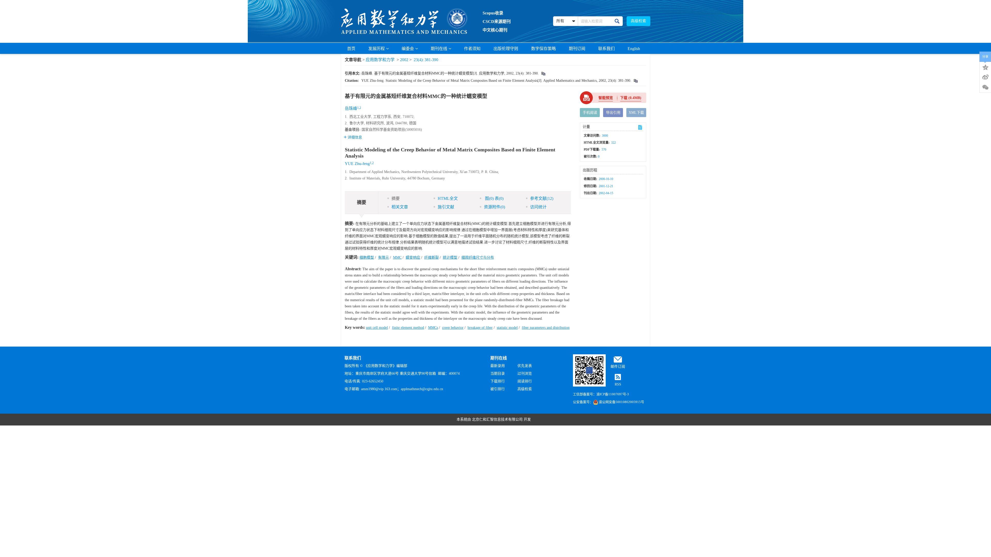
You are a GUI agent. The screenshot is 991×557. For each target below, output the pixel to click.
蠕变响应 (413, 257)
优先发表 (524, 366)
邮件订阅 (618, 366)
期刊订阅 (577, 48)
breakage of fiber (480, 328)
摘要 (395, 198)
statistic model (507, 328)
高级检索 (638, 21)
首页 (351, 48)
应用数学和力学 (380, 60)
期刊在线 (439, 48)
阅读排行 (524, 381)
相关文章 (399, 207)
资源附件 (494, 207)
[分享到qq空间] (985, 67)
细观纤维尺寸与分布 (477, 257)
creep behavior (452, 328)
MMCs (433, 328)
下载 (630, 98)
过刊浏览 (524, 373)
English (634, 48)
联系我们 (606, 48)
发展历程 (376, 48)
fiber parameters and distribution (546, 328)
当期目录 (497, 373)
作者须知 (472, 48)
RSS (618, 384)
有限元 (383, 257)
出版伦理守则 (505, 48)
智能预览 (605, 98)
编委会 (408, 48)
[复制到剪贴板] (543, 73)
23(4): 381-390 (426, 60)
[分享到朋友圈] (985, 87)
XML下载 (636, 112)
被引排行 (497, 389)
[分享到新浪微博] (985, 77)
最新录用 (497, 366)
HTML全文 (448, 198)
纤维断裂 (431, 257)
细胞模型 (366, 257)
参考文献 (541, 198)
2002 (404, 60)
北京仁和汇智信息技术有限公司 (497, 419)
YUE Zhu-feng (357, 163)
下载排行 (497, 381)
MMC (397, 257)
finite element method (408, 328)
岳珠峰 (351, 108)
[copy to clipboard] (635, 81)
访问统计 (538, 207)
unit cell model (377, 328)
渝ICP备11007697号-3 (612, 394)
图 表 (494, 198)
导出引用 (613, 112)
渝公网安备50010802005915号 (621, 402)
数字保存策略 (543, 48)
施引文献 (446, 207)
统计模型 (450, 257)
